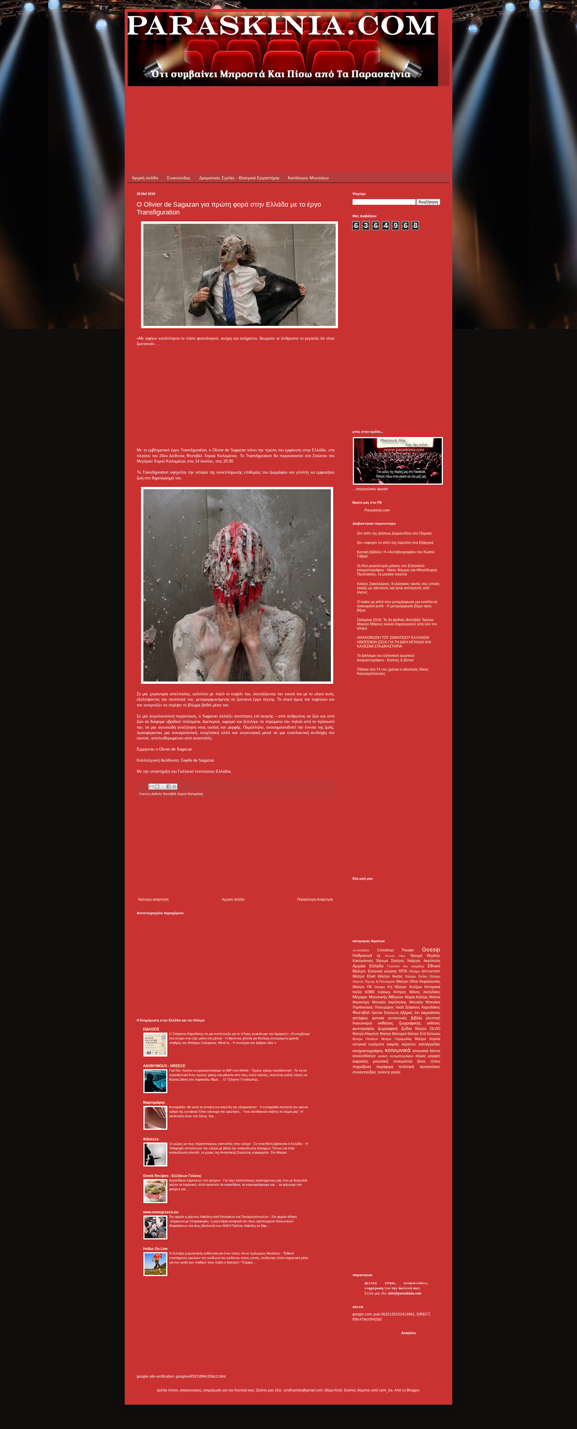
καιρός (393, 1044)
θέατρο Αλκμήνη (366, 1034)
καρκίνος (409, 1044)
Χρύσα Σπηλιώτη (385, 1013)
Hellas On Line (155, 1249)
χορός (396, 1072)
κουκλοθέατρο (364, 1056)
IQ (378, 955)
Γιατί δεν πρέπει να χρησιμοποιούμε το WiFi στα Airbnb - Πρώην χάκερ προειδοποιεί (230, 1070)
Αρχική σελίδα (145, 177)
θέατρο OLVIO (427, 1029)
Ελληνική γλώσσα (382, 971)
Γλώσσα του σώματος (405, 966)
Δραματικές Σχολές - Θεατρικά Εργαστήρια (239, 177)
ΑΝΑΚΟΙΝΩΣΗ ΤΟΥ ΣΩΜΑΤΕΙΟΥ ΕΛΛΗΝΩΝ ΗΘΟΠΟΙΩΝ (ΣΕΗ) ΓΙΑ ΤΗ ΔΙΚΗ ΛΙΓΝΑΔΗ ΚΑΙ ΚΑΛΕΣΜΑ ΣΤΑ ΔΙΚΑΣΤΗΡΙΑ (394, 642)
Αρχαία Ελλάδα (368, 965)
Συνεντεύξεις (179, 177)
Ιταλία (357, 992)
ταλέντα (383, 1072)
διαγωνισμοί (362, 1023)
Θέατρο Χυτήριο (408, 987)
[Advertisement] (246, 99)
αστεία (378, 1017)
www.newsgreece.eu (160, 1212)
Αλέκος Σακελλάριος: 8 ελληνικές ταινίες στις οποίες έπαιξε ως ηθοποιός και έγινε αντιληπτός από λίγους (398, 588)
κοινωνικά (398, 1050)
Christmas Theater (395, 950)
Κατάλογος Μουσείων (308, 177)
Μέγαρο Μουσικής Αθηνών (378, 996)
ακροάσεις (430, 1012)
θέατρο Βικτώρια (393, 1034)
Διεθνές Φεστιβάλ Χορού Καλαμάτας (177, 794)
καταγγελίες (429, 1044)
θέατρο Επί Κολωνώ (424, 1034)
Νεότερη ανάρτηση (153, 899)
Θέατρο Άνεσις (390, 976)
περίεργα (384, 1066)
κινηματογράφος (368, 1050)
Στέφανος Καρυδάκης (422, 1007)
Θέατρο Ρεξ (383, 987)
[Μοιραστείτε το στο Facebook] (169, 787)
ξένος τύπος (428, 1061)
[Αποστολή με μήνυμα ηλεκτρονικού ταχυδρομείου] (151, 787)
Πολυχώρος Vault (389, 1007)
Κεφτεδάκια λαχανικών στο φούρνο (195, 1180)
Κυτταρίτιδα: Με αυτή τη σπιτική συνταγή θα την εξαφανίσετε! (213, 1107)
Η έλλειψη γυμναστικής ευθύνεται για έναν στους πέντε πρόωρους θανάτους (225, 1253)
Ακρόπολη (431, 961)
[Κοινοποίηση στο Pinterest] (174, 787)
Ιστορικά (432, 986)
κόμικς (421, 1056)
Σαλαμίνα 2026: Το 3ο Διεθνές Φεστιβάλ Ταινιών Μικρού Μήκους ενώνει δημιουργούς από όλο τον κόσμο (397, 624)
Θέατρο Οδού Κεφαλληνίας (418, 981)
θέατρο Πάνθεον (365, 1039)
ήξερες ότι (409, 1012)
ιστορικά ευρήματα (368, 1044)
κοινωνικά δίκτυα (426, 1051)
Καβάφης (384, 992)
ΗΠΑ (402, 971)
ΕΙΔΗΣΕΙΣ (151, 1029)
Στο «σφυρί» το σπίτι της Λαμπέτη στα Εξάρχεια (395, 543)
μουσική (380, 1061)
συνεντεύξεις (364, 1071)
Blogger (413, 1390)
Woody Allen (395, 955)
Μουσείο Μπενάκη (425, 1002)
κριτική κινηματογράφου (395, 1056)
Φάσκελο (151, 1139)
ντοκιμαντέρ (403, 1061)
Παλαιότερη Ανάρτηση (315, 899)
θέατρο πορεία (427, 1039)
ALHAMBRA (361, 950)
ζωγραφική (388, 1028)
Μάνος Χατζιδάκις (424, 992)
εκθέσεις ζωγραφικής (399, 1023)
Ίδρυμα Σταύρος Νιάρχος (398, 961)
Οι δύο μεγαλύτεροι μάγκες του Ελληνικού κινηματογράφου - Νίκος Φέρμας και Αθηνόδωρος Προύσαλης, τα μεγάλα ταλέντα (397, 570)
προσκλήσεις (430, 1067)
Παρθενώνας (363, 1007)
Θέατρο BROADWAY (424, 971)
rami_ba (385, 1390)
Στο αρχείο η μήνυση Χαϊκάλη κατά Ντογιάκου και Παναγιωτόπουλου (219, 1216)
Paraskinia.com (377, 510)
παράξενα (362, 1066)
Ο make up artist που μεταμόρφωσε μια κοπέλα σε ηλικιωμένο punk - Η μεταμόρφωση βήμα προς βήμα (397, 606)
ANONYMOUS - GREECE (164, 1066)
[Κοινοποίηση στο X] (163, 787)
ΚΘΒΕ (370, 992)
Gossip (431, 949)
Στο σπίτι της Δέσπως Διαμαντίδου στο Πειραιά (394, 533)
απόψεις (360, 1017)
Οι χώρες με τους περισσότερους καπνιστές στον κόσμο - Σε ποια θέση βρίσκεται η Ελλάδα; (236, 1143)
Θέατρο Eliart (364, 976)
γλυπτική (433, 1018)
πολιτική (406, 1066)
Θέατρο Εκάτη (416, 976)
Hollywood (362, 955)
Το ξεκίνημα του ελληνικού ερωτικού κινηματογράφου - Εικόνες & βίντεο (386, 658)
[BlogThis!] (157, 787)
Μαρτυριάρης (154, 1102)
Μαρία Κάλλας (416, 997)
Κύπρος (399, 992)
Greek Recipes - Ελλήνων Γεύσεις (172, 1176)
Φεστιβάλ (361, 1012)
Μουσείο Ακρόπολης (389, 1002)
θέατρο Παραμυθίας (396, 1039)
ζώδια (406, 1028)
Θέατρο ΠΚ (362, 987)
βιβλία (416, 1017)
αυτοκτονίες (397, 1018)
